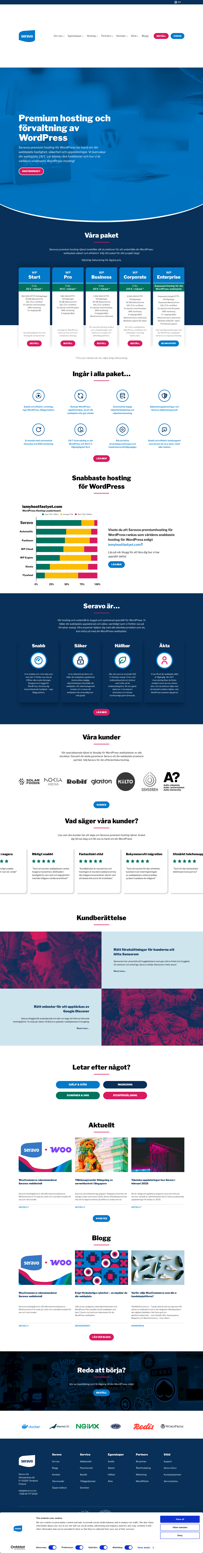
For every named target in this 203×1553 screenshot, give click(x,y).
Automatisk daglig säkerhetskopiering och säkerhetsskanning (122, 410)
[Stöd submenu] (138, 36)
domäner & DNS (78, 1095)
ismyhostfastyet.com (124, 545)
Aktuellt (24, 1207)
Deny (179, 1535)
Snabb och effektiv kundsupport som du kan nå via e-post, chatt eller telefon (164, 443)
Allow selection (180, 1527)
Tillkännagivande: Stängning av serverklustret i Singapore (94, 1182)
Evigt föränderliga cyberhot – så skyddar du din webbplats (101, 1294)
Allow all (180, 1519)
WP (34, 275)
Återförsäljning (125, 1095)
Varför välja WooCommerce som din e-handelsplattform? (154, 1294)
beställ (101, 1392)
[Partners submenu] (112, 36)
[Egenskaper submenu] (83, 36)
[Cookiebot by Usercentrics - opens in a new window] (18, 1548)
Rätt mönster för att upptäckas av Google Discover (61, 1009)
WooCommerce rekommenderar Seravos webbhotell (38, 1182)
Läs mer (101, 458)
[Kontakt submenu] (127, 36)
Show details (144, 1547)
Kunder (101, 805)
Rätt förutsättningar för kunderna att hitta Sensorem (144, 952)
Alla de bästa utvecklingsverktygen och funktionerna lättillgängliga (122, 443)
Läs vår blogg (101, 1337)
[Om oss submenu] (64, 36)
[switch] (79, 1547)
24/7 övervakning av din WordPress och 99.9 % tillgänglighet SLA (80, 443)
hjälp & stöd (78, 1084)
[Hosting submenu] (97, 36)
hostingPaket (31, 171)
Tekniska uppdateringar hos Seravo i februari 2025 (153, 1182)
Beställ (34, 343)
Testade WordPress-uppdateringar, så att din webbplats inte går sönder (80, 410)
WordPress (137, 1326)
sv (179, 2)
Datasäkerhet (82, 1326)
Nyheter (101, 1218)
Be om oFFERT (168, 343)
